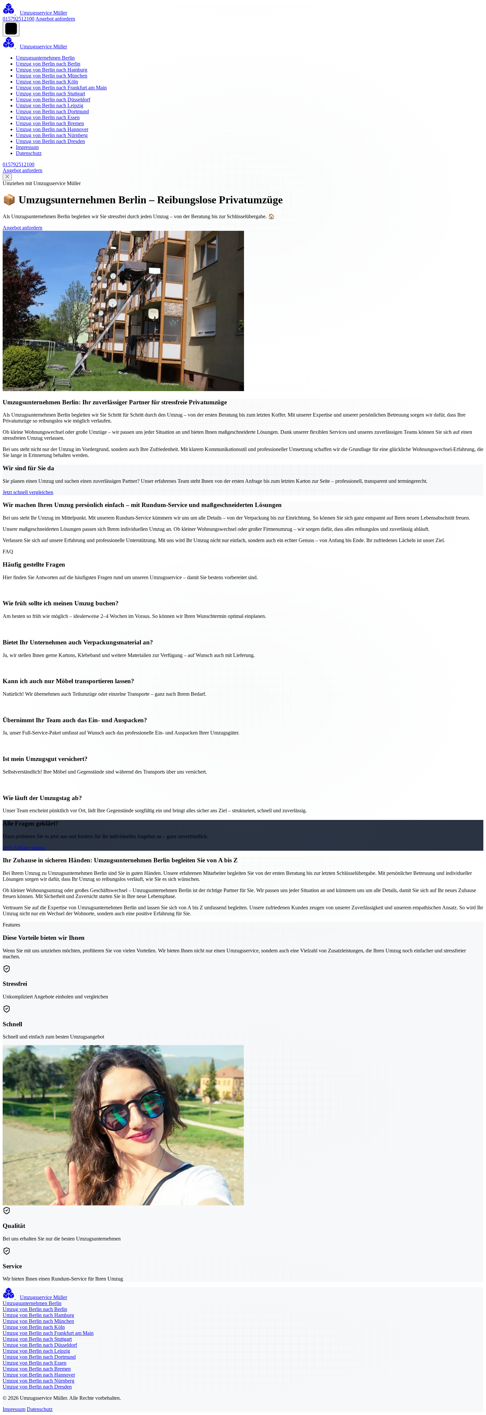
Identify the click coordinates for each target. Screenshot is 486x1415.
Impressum (27, 147)
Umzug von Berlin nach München (51, 75)
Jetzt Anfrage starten (24, 847)
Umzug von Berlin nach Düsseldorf (53, 99)
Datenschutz (29, 153)
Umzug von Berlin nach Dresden (50, 141)
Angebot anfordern (55, 19)
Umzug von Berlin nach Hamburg (51, 70)
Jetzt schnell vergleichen (28, 492)
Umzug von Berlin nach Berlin (48, 64)
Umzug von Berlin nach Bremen (50, 123)
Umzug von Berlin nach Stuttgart (50, 93)
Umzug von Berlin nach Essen (48, 117)
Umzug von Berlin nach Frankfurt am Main (61, 87)
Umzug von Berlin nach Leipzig (49, 105)
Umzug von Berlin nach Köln (47, 81)
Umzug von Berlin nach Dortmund (52, 111)
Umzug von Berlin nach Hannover (52, 129)
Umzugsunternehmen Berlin (45, 58)
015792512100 (18, 19)
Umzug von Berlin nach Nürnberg (52, 135)
